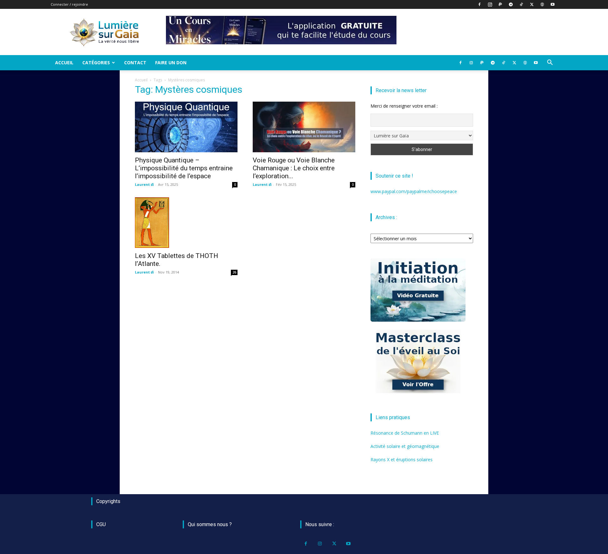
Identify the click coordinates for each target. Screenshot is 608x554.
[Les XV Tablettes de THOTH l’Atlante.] (186, 222)
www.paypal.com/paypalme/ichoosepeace (413, 191)
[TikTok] (521, 4)
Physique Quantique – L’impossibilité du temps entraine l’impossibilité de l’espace (184, 168)
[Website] (542, 4)
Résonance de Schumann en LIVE (404, 433)
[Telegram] (511, 4)
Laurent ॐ (144, 184)
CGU (101, 524)
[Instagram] (490, 4)
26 (234, 272)
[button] (549, 63)
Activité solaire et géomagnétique (404, 446)
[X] (531, 4)
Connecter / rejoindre (69, 4)
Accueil (64, 63)
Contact (135, 63)
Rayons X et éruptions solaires (401, 459)
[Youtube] (552, 4)
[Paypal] (500, 4)
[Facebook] (479, 4)
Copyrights (108, 501)
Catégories (96, 63)
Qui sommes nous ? (210, 524)
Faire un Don (171, 63)
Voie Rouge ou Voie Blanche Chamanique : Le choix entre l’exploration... (294, 168)
